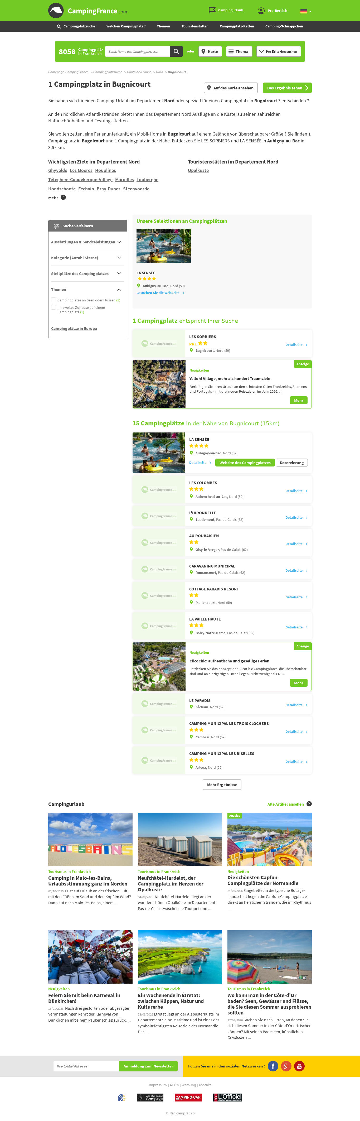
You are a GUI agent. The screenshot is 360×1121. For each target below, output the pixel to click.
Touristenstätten (195, 26)
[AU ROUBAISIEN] (159, 542)
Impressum (158, 1085)
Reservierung (292, 462)
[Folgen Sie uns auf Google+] (286, 1066)
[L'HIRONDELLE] (159, 516)
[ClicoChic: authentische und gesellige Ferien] (159, 666)
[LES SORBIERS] (159, 343)
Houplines (105, 170)
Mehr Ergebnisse (222, 784)
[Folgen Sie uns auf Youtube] (299, 1066)
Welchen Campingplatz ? (125, 26)
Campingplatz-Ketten (237, 26)
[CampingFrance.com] (180, 10)
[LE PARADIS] (159, 704)
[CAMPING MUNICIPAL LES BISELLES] (159, 760)
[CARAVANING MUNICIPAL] (159, 569)
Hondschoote (62, 189)
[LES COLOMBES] (159, 489)
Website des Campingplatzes (245, 462)
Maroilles (124, 179)
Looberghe (147, 179)
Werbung (189, 1085)
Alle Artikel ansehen (285, 804)
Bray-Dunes (108, 189)
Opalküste (198, 170)
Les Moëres (81, 170)
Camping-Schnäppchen (284, 26)
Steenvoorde (136, 189)
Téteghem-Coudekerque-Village (80, 179)
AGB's (174, 1085)
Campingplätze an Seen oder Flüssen (88, 300)
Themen (163, 26)
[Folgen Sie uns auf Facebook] (273, 1066)
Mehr (298, 400)
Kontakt (205, 1085)
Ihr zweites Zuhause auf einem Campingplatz (81, 309)
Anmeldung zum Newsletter (148, 1066)
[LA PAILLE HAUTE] (159, 625)
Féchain (86, 189)
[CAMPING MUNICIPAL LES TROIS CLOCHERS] (159, 730)
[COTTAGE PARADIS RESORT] (159, 595)
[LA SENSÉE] (159, 452)
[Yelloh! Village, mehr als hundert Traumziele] (159, 384)
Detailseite (294, 344)
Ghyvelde (57, 170)
